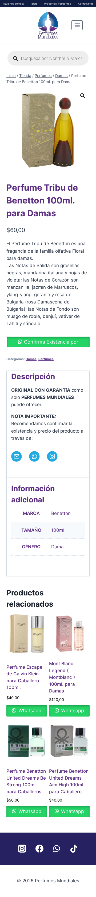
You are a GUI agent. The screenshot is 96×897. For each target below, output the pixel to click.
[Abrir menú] (77, 25)
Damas (31, 359)
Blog (34, 3)
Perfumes (46, 359)
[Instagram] (22, 849)
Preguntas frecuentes (57, 3)
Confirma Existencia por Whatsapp (51, 343)
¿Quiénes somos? (13, 3)
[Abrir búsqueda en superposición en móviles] (48, 58)
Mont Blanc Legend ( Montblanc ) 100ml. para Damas (62, 677)
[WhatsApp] (57, 849)
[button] (82, 96)
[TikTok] (74, 849)
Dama (57, 546)
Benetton (61, 513)
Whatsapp (29, 710)
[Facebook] (39, 849)
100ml (57, 530)
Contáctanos (85, 3)
